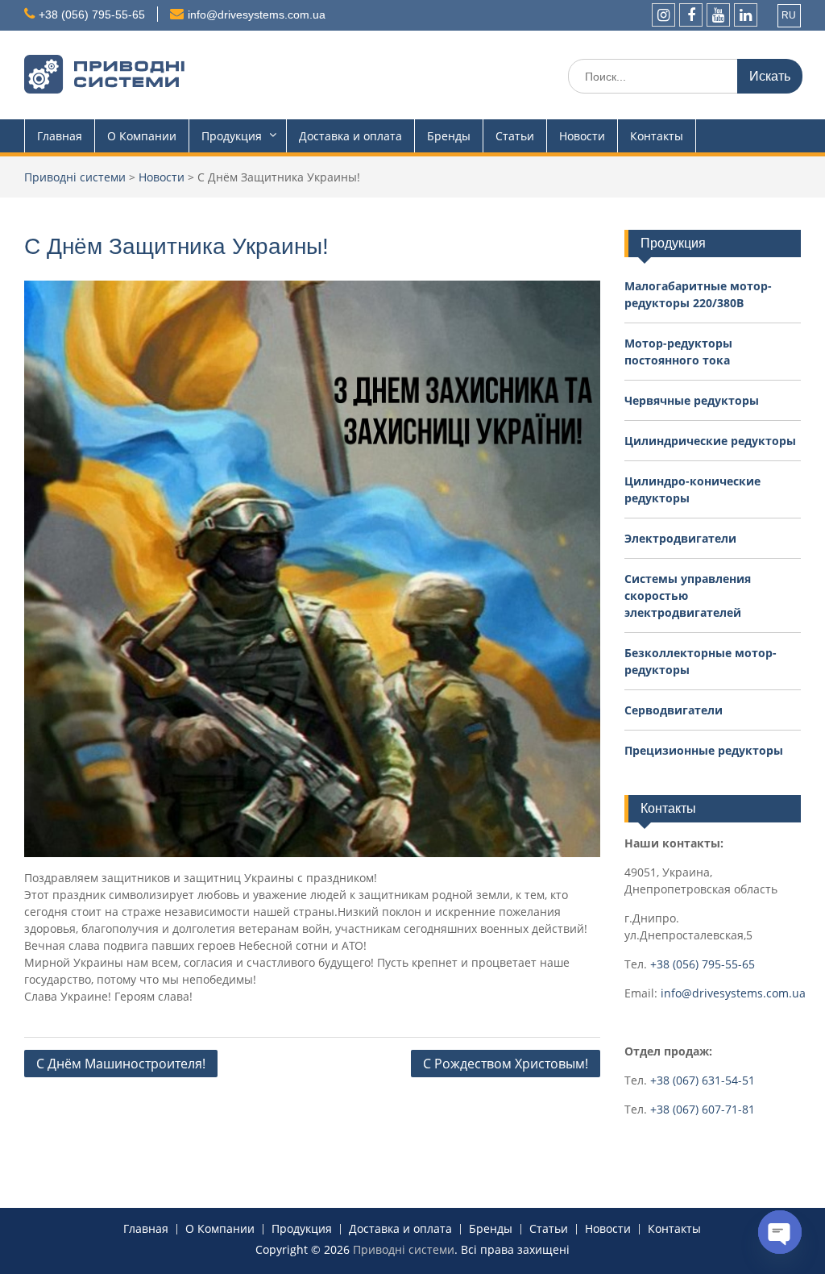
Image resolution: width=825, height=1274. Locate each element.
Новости (582, 136)
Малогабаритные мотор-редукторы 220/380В (698, 294)
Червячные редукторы (691, 400)
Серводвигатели (673, 710)
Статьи (514, 136)
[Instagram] (663, 15)
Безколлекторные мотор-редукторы (700, 661)
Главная (59, 136)
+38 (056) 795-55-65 (92, 14)
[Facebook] (691, 15)
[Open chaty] (780, 1232)
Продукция (231, 136)
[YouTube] (718, 15)
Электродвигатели (680, 538)
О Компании (141, 136)
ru (788, 15)
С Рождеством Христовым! (505, 1063)
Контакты (656, 136)
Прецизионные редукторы (703, 750)
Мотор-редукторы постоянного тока (678, 351)
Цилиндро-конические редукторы (692, 489)
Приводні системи (403, 1249)
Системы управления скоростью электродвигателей (687, 595)
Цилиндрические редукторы (710, 440)
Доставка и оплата (350, 136)
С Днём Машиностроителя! (120, 1063)
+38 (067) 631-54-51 (702, 1080)
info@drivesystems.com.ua (256, 14)
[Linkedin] (745, 15)
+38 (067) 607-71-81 (702, 1109)
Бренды (449, 136)
